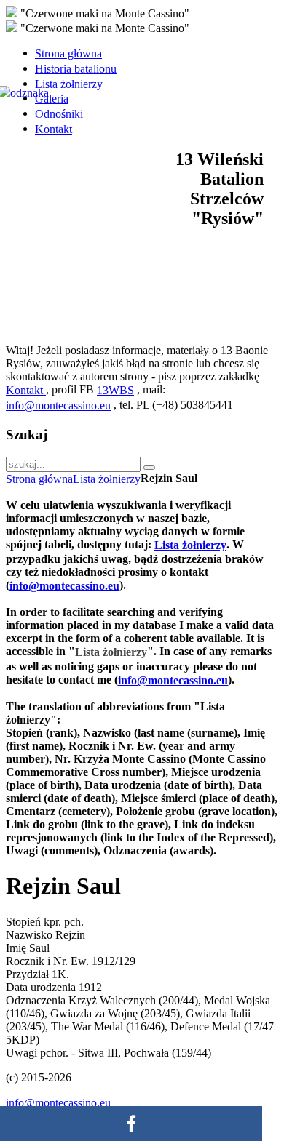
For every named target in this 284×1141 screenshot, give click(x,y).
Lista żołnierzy (107, 479)
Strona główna (39, 479)
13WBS (115, 390)
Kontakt (26, 390)
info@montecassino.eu (58, 405)
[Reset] (149, 467)
